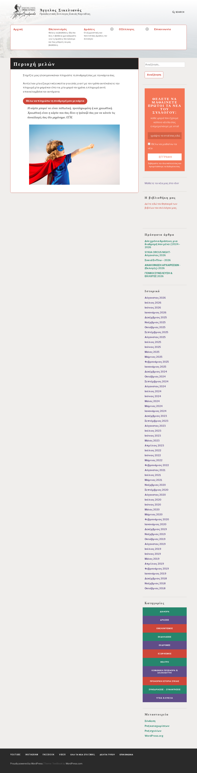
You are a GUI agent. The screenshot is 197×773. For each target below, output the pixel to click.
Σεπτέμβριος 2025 (156, 332)
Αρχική (18, 29)
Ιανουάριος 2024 (156, 411)
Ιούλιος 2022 (153, 450)
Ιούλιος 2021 (153, 475)
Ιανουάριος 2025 (155, 366)
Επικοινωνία (162, 29)
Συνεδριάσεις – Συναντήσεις (165, 689)
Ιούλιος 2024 (153, 391)
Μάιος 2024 (152, 401)
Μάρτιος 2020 (154, 514)
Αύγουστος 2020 (155, 494)
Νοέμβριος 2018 (155, 583)
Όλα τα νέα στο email (82, 754)
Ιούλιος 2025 (153, 342)
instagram (31, 754)
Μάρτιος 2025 (153, 356)
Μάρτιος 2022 (153, 460)
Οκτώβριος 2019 (155, 539)
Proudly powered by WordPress (26, 763)
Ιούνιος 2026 (153, 307)
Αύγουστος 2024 (155, 386)
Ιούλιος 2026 (153, 302)
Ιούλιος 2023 (153, 430)
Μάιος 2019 (152, 558)
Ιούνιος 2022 (153, 455)
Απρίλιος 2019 (154, 563)
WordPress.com (74, 763)
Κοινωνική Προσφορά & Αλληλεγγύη (165, 671)
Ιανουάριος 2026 (155, 312)
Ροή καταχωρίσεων (157, 726)
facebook (48, 754)
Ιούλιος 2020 (153, 499)
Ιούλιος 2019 (153, 549)
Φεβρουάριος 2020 (157, 519)
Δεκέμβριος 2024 (156, 371)
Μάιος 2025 (152, 351)
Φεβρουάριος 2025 (157, 361)
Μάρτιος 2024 (154, 406)
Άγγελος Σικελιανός (61, 10)
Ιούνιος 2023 (153, 435)
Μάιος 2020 (152, 509)
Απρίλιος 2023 (154, 445)
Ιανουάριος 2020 (155, 524)
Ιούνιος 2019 (153, 553)
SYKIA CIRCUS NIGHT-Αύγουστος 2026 (158, 254)
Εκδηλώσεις (164, 637)
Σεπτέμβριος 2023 (156, 420)
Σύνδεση (150, 721)
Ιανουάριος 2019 (155, 573)
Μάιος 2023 (152, 440)
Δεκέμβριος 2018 (156, 578)
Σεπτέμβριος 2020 (156, 489)
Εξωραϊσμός (164, 653)
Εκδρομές (164, 645)
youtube (15, 754)
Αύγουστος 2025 (155, 337)
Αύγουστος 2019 (155, 544)
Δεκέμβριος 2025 (156, 317)
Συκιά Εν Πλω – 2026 (158, 260)
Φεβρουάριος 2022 (157, 465)
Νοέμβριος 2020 (155, 484)
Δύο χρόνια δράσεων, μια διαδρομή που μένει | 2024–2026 (162, 244)
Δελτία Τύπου (107, 754)
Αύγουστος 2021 (155, 470)
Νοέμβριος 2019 (155, 534)
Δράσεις (95, 34)
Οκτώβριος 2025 (155, 327)
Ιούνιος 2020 (153, 504)
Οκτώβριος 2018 (155, 588)
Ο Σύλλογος (126, 29)
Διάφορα (164, 611)
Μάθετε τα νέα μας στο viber (162, 183)
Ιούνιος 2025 (153, 347)
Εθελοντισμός (62, 37)
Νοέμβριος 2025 (155, 322)
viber (62, 754)
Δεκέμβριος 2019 (156, 529)
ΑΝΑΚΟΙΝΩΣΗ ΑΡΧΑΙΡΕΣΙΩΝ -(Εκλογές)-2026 (162, 267)
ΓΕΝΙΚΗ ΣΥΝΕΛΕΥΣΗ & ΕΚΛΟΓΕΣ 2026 (159, 275)
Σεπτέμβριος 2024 (157, 381)
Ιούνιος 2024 (153, 396)
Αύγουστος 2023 (155, 425)
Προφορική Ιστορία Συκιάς (164, 681)
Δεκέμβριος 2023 (156, 416)
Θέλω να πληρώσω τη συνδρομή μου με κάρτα (55, 100)
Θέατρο (164, 662)
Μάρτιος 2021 (153, 480)
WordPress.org (154, 735)
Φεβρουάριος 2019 (157, 568)
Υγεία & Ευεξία (164, 698)
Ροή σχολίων (153, 730)
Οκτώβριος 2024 (155, 376)
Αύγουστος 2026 (155, 297)
